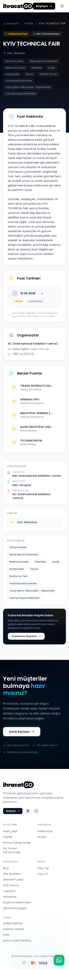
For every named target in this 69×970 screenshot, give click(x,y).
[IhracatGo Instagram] (36, 811)
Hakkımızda (45, 831)
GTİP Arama (11, 885)
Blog (6, 868)
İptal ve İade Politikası (17, 940)
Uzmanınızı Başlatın (24, 636)
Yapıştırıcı (9, 891)
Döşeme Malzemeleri (17, 902)
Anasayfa (13, 23)
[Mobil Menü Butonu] (62, 6)
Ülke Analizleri (12, 874)
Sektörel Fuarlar (13, 879)
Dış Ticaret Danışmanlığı (11, 850)
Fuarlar (29, 23)
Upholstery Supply (15, 908)
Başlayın (11, 811)
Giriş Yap (43, 868)
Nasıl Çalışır (10, 831)
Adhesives (9, 897)
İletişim (42, 837)
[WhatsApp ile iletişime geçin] (59, 960)
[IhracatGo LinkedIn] (28, 811)
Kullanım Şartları (13, 929)
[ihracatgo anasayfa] (18, 6)
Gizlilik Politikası (13, 923)
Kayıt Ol (43, 874)
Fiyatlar (8, 837)
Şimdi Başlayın (19, 732)
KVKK (6, 935)
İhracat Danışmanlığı (16, 843)
